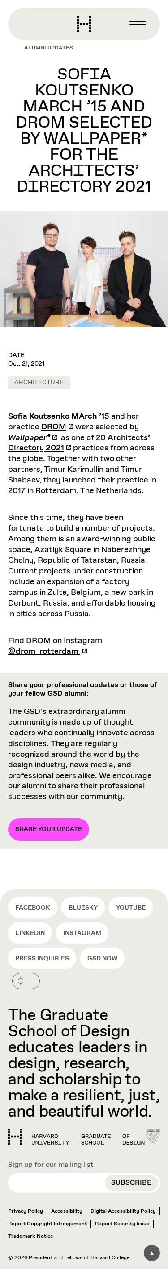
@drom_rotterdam (44, 651)
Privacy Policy (25, 1211)
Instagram (82, 933)
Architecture (39, 383)
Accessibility (66, 1211)
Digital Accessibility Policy (123, 1211)
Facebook (32, 908)
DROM (53, 427)
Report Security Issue (122, 1224)
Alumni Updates (48, 48)
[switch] (26, 981)
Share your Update (48, 829)
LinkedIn (30, 933)
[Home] (76, 1137)
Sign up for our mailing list (51, 1165)
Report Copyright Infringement (47, 1224)
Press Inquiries (42, 959)
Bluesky (83, 908)
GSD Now (102, 959)
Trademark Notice (30, 1236)
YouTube (131, 908)
